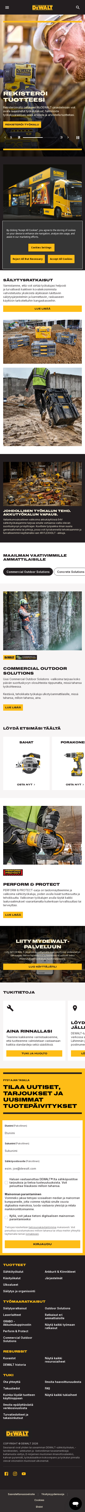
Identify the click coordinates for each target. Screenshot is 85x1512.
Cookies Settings (41, 247)
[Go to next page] (68, 137)
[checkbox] (6, 1182)
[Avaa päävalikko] (7, 7)
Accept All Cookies (61, 258)
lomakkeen (32, 1233)
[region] (42, 767)
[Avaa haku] (78, 7)
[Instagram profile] (15, 1474)
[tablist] (42, 572)
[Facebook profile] (6, 1474)
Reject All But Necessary (28, 258)
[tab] (28, 572)
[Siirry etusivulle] (42, 8)
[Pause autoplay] (78, 137)
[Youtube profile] (24, 1474)
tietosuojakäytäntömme (42, 1227)
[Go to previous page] (5, 137)
